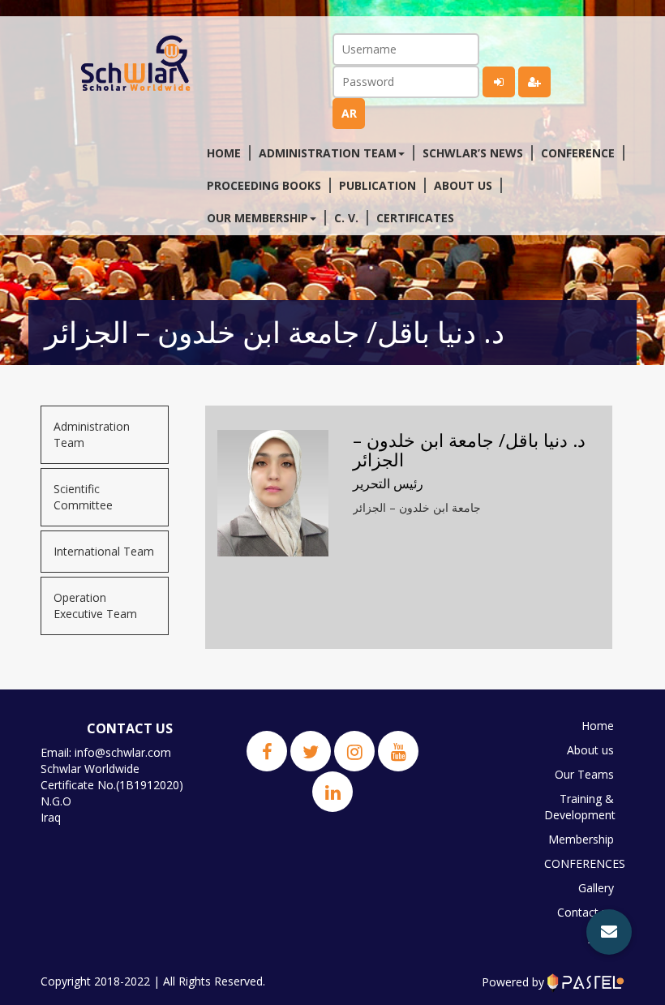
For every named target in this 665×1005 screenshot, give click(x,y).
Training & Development (580, 806)
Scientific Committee (83, 497)
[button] (609, 932)
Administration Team (92, 434)
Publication (377, 185)
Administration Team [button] (328, 153)
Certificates (415, 217)
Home (224, 153)
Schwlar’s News (473, 153)
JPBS (601, 936)
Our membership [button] (257, 217)
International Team (104, 551)
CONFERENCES (583, 863)
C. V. (346, 217)
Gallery (596, 887)
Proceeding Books (264, 185)
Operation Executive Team (95, 605)
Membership (581, 839)
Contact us (585, 912)
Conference (578, 153)
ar (349, 113)
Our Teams (584, 774)
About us (463, 185)
